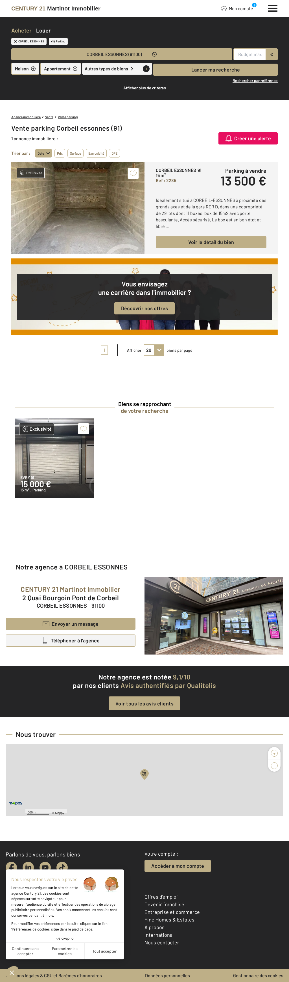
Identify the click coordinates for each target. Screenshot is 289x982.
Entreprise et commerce (172, 912)
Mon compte (241, 8)
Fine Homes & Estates (169, 919)
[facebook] (11, 867)
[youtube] (45, 867)
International (159, 935)
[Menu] (273, 7)
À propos (154, 927)
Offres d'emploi (161, 896)
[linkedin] (28, 867)
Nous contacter (161, 942)
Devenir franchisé (164, 904)
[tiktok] (62, 867)
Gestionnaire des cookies (258, 975)
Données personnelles (167, 975)
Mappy (59, 812)
